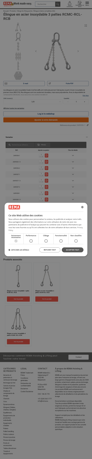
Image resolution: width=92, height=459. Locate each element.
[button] (19, 250)
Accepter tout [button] (72, 250)
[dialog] (46, 229)
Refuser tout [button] (50, 250)
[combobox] (82, 207)
